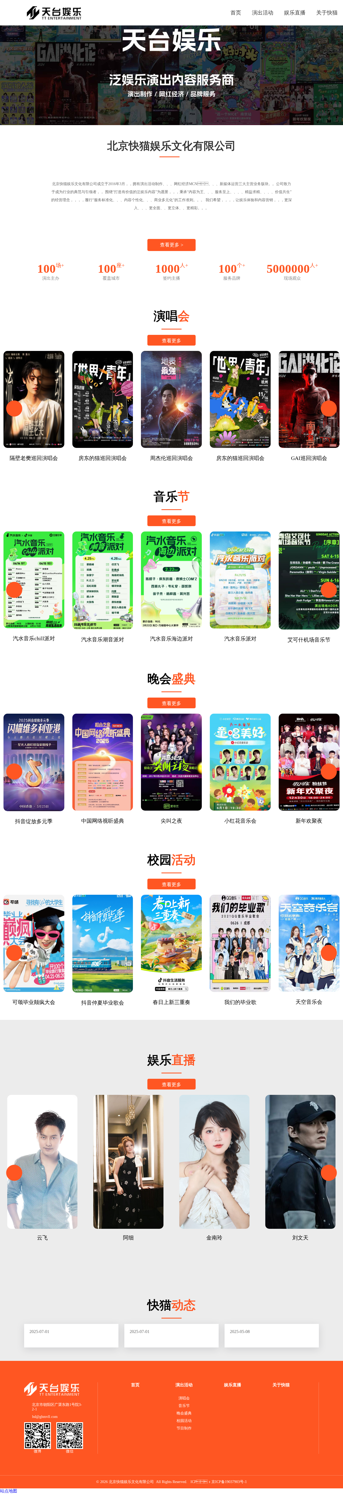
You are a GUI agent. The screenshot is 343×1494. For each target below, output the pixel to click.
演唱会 (184, 1398)
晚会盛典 (184, 1413)
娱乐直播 (294, 13)
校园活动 (184, 1421)
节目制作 (184, 1428)
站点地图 (8, 1491)
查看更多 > (171, 245)
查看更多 (171, 340)
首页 (235, 13)
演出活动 (262, 13)
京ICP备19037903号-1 (229, 1482)
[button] (14, 408)
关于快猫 (327, 13)
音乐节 (184, 1406)
